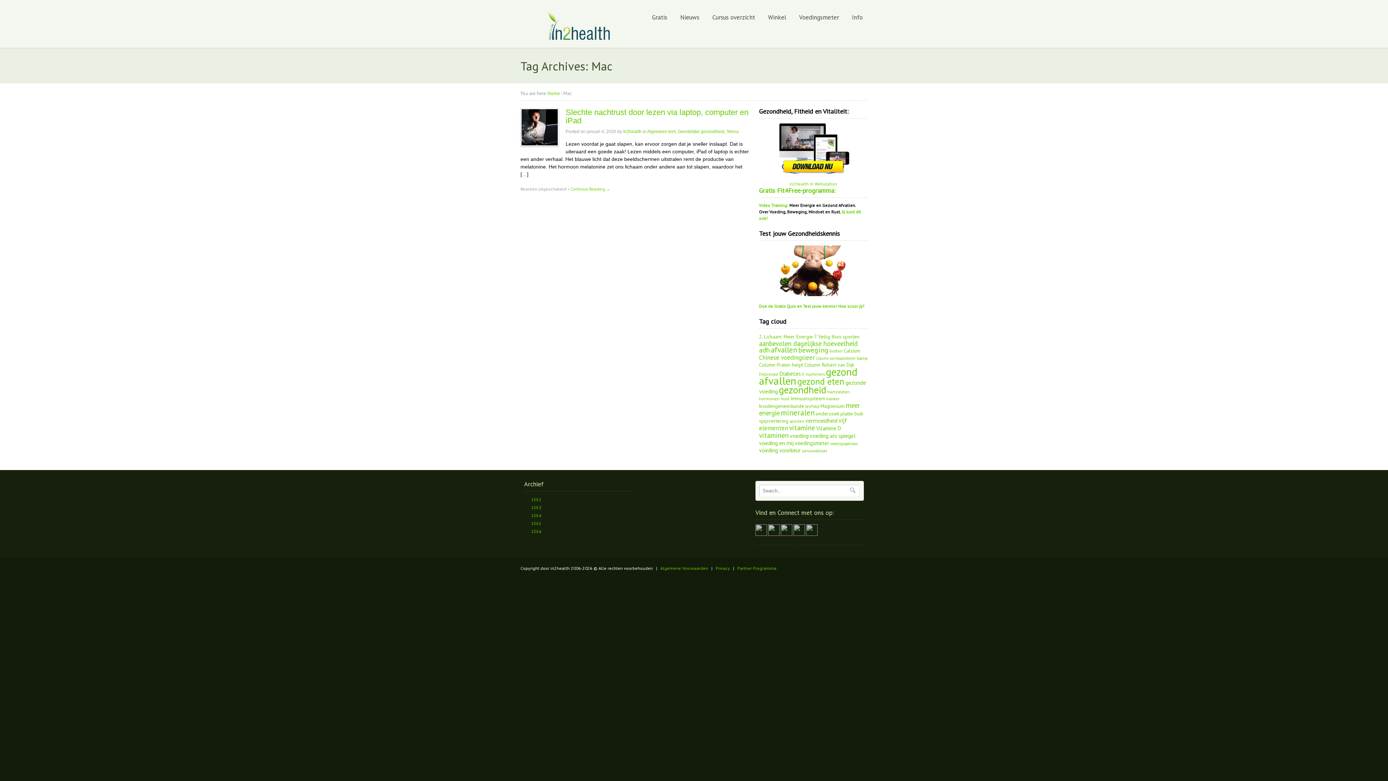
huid (785, 398)
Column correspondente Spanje (842, 358)
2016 (536, 531)
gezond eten (820, 381)
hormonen (769, 398)
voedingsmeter (812, 443)
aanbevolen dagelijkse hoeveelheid (808, 343)
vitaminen (774, 435)
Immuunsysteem (808, 398)
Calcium (852, 350)
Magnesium (833, 406)
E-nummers (813, 374)
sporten (796, 421)
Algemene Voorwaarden (684, 568)
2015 (536, 523)
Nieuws (689, 17)
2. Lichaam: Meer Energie (786, 336)
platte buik (851, 413)
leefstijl (812, 406)
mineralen (798, 413)
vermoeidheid (821, 420)
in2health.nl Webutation (813, 184)
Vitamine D (828, 428)
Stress (733, 131)
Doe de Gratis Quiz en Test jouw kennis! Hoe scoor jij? (812, 306)
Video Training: (773, 205)
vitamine (802, 427)
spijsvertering (773, 421)
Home (554, 93)
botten (836, 351)
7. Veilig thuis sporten (837, 336)
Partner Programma (756, 568)
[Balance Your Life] (579, 38)
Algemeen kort (661, 131)
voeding (799, 435)
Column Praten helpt (781, 365)
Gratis (659, 17)
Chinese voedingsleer (787, 358)
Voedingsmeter (819, 17)
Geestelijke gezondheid (701, 131)
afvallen (784, 350)
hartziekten (838, 391)
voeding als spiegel (833, 435)
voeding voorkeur (780, 450)
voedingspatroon (844, 443)
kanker (833, 398)
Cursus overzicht (733, 17)
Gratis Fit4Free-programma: (797, 190)
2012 (536, 499)
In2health (632, 131)
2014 (536, 515)
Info (857, 17)
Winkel (777, 17)
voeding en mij (776, 443)
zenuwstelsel (814, 450)
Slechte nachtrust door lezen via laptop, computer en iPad (657, 116)
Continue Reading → (590, 189)
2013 (536, 507)
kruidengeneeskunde (781, 406)
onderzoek (827, 413)
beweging (813, 349)
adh (764, 350)
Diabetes (790, 373)
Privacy (723, 568)
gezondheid (802, 390)
